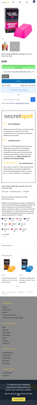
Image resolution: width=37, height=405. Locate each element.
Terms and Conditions (9, 315)
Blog (3, 327)
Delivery (4, 307)
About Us (5, 330)
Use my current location (19, 90)
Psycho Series (6, 358)
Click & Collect (6, 310)
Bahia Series (6, 363)
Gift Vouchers (6, 335)
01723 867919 (7, 373)
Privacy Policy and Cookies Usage (12, 318)
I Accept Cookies (19, 399)
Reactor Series (6, 355)
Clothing (5, 341)
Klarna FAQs (6, 333)
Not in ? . (15, 103)
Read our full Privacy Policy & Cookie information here (18, 394)
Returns (4, 312)
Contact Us (5, 343)
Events (4, 338)
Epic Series (5, 361)
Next (33, 273)
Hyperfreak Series (7, 353)
